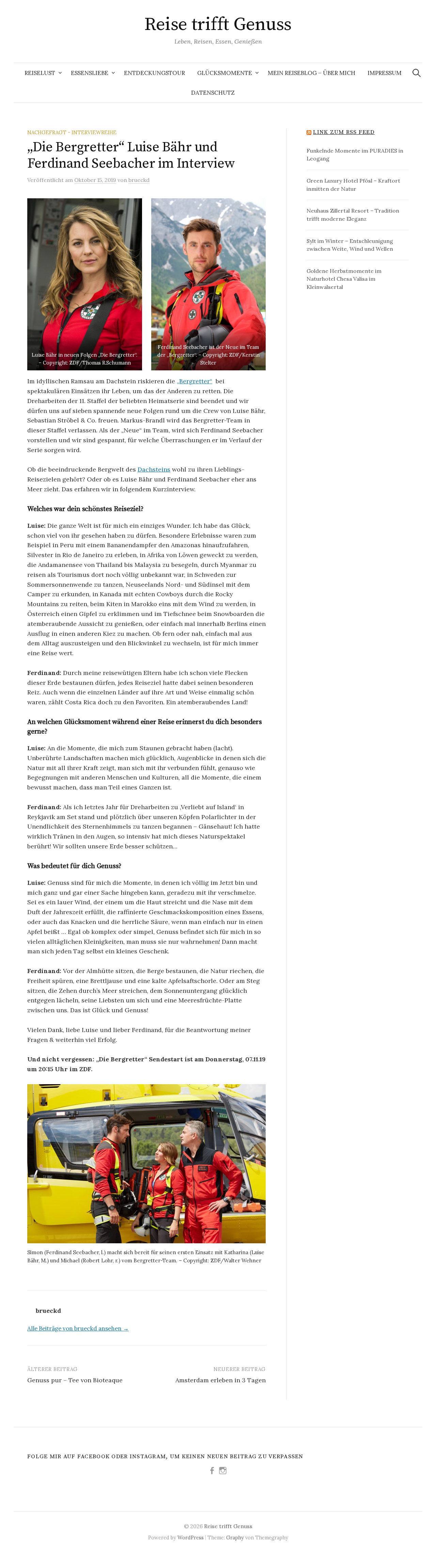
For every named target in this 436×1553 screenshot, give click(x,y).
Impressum (385, 73)
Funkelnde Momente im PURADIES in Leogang (355, 154)
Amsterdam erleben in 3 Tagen (220, 1380)
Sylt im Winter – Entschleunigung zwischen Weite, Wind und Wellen (350, 244)
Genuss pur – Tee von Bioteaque (75, 1380)
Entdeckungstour (154, 73)
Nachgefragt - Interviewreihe (71, 132)
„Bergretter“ (194, 381)
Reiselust (40, 73)
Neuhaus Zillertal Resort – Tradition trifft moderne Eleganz (353, 214)
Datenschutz (213, 92)
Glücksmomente (224, 73)
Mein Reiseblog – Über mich (311, 73)
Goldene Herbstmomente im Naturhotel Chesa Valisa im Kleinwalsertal (344, 278)
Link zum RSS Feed (344, 132)
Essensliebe (89, 73)
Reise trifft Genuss (218, 24)
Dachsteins (154, 469)
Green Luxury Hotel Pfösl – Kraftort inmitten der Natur (353, 184)
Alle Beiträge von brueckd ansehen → (78, 1328)
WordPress (190, 1537)
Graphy (235, 1537)
